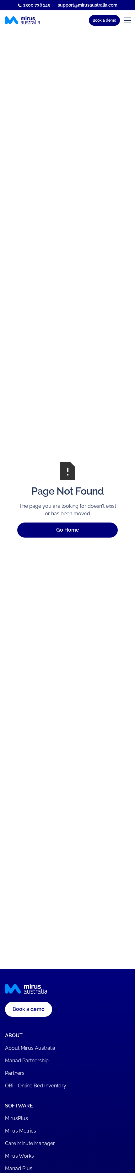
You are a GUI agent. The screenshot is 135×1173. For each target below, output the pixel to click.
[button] (70, 21)
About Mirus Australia (30, 1048)
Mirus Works (19, 1156)
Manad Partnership (27, 1061)
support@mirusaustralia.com (87, 5)
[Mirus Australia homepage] (22, 20)
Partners (14, 1073)
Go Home (67, 530)
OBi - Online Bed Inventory (35, 1086)
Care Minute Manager (30, 1143)
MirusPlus (16, 1118)
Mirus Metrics (20, 1131)
